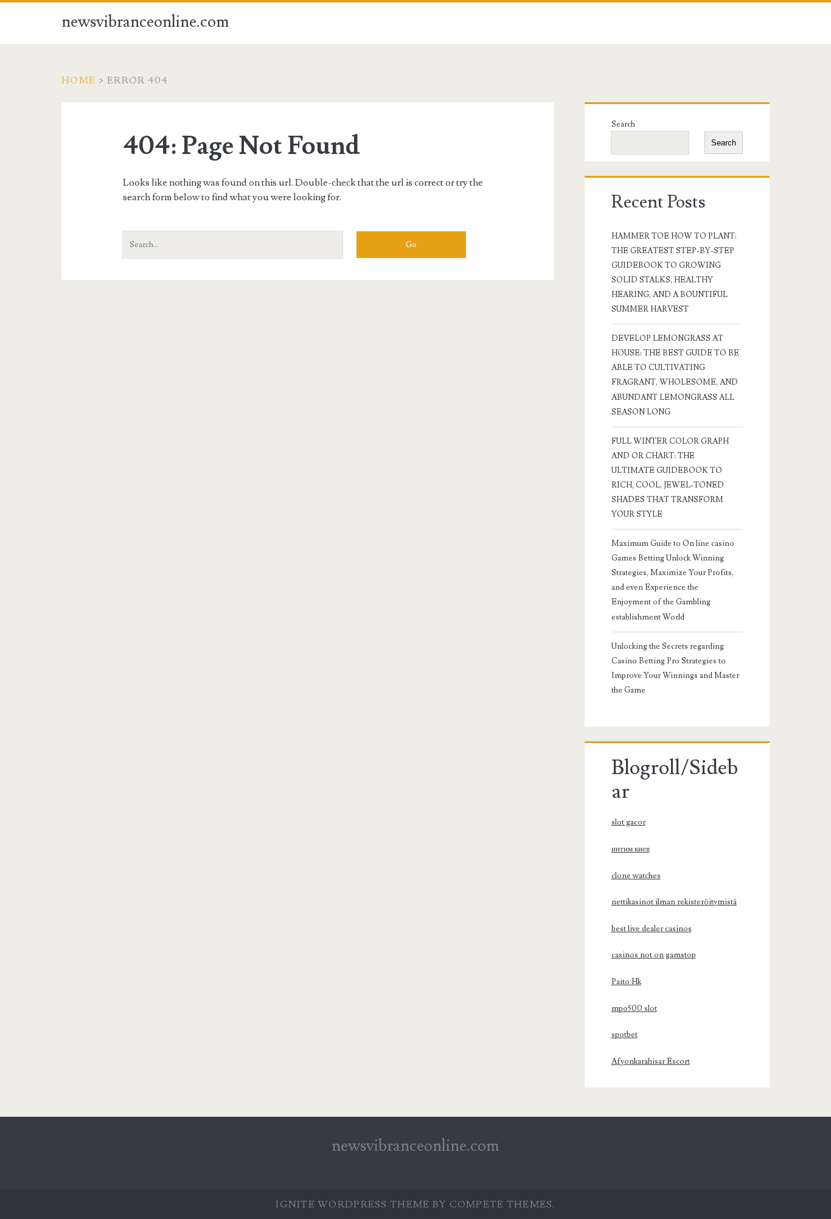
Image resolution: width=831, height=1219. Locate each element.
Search (623, 124)
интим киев (630, 849)
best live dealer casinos (651, 929)
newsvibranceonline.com (145, 22)
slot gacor (628, 822)
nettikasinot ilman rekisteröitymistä (674, 902)
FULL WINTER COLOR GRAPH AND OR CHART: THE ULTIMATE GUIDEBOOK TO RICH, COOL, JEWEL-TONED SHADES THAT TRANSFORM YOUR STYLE (670, 477)
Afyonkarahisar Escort (650, 1061)
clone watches (636, 876)
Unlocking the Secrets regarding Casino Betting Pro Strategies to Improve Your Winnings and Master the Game (675, 668)
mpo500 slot (634, 1008)
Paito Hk (626, 982)
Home (78, 80)
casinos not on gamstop (653, 955)
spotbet (624, 1034)
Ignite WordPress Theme (352, 1204)
